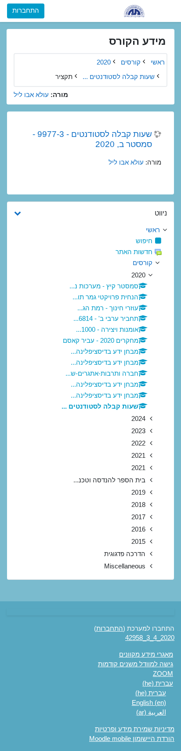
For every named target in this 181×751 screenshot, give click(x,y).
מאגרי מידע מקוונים (146, 654)
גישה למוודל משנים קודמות (135, 664)
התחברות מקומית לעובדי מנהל (84, 65)
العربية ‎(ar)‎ (151, 712)
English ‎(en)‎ (149, 702)
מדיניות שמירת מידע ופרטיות (134, 729)
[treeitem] (90, 230)
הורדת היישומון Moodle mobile (131, 738)
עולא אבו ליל (31, 94)
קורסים (142, 262)
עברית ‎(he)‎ (157, 683)
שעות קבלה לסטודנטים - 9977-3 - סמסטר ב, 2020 (92, 139)
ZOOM (163, 673)
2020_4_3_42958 (149, 637)
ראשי (153, 230)
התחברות (25, 10)
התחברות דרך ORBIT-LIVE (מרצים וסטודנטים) (84, 42)
